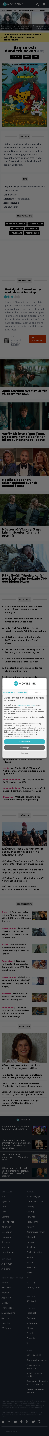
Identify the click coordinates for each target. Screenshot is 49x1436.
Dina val (37, 692)
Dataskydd (24, 753)
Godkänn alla (24, 742)
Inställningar (24, 747)
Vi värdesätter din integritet (15, 692)
